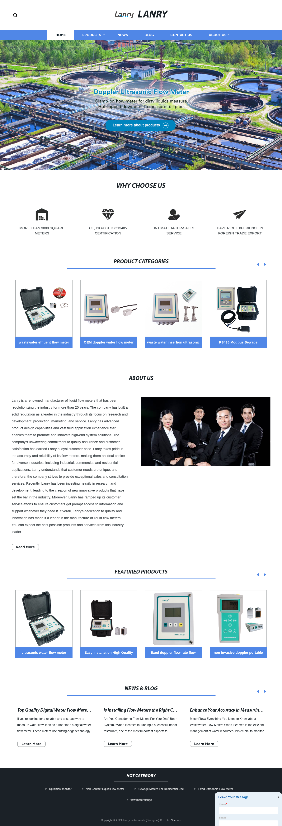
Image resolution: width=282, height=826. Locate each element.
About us (217, 35)
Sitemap (176, 820)
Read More (25, 547)
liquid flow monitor (60, 788)
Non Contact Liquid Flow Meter (105, 788)
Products (91, 35)
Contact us (181, 35)
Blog (149, 35)
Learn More (31, 744)
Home (61, 35)
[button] (15, 16)
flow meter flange (141, 799)
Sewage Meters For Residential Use (161, 788)
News (123, 35)
